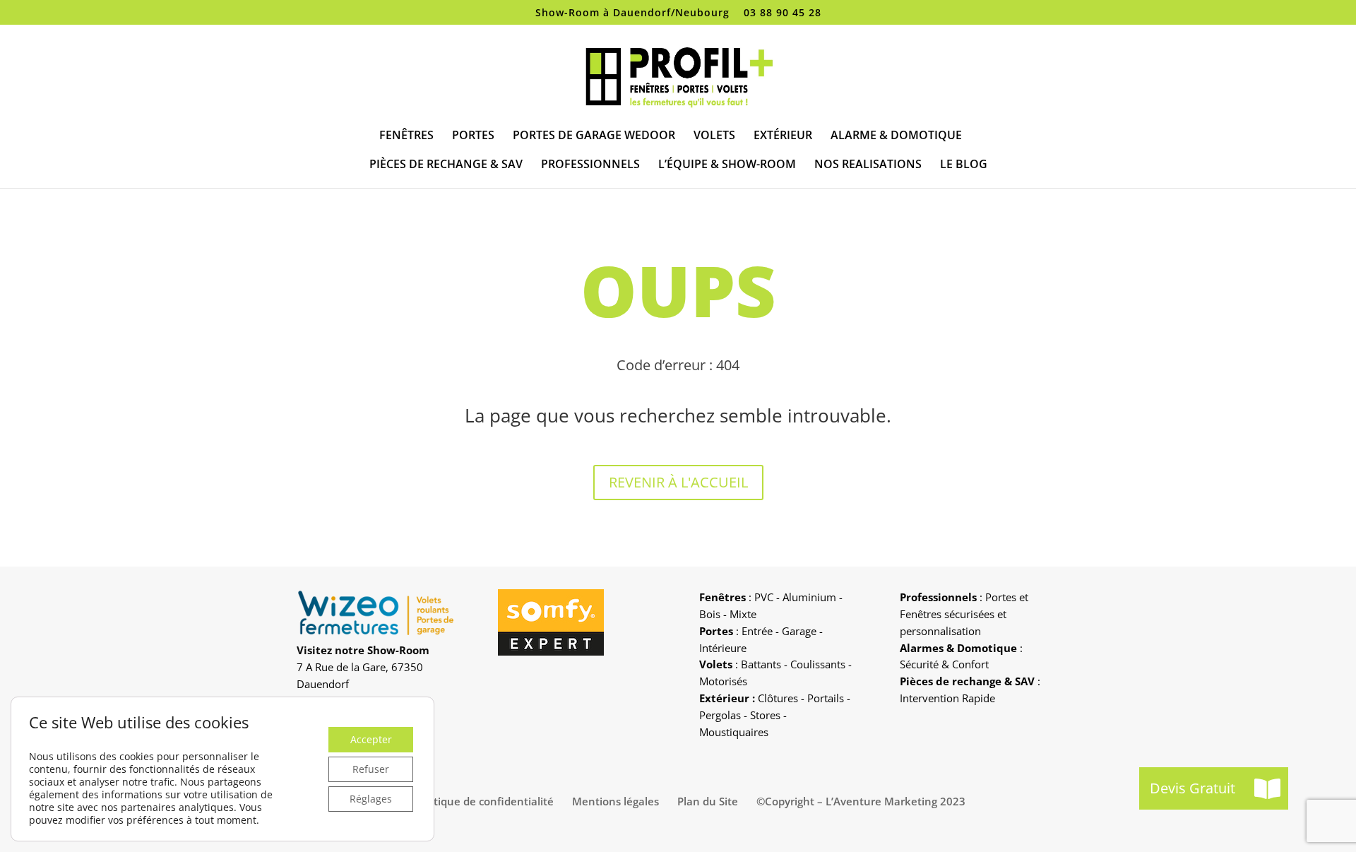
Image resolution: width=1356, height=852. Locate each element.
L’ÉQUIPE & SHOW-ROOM (727, 165)
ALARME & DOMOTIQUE (896, 136)
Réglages (371, 798)
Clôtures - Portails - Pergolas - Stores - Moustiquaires (774, 715)
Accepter (371, 739)
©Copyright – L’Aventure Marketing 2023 (860, 801)
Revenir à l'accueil (678, 482)
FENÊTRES (406, 136)
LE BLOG (963, 165)
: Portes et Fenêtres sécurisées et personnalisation (964, 614)
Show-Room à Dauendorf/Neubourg (632, 13)
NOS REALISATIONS (868, 165)
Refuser (370, 769)
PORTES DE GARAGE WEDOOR (594, 136)
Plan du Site (707, 801)
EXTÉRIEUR (783, 136)
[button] (1267, 788)
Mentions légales (615, 801)
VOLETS (714, 136)
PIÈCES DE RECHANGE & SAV (446, 165)
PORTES (473, 136)
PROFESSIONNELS (590, 165)
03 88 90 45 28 (782, 13)
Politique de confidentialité (484, 801)
